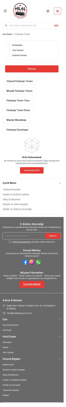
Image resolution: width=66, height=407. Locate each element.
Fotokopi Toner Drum (18, 110)
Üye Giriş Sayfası (10, 325)
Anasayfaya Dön (32, 170)
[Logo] (20, 11)
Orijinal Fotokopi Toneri (20, 81)
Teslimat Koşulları (12, 189)
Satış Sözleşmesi (11, 199)
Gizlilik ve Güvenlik (11, 385)
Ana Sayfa (7, 34)
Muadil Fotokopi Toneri (19, 90)
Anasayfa (7, 342)
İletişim (6, 395)
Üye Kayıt (7, 330)
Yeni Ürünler (8, 352)
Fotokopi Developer (17, 129)
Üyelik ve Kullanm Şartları (16, 194)
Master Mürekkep (16, 120)
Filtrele (32, 68)
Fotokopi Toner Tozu (18, 100)
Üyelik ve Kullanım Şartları (15, 380)
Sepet (5, 347)
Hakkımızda (8, 364)
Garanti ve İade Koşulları (15, 204)
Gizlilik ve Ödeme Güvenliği (17, 209)
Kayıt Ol (52, 236)
